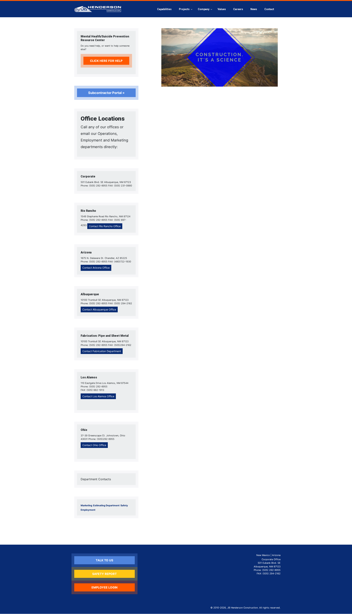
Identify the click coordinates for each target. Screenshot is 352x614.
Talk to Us (104, 560)
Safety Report (104, 574)
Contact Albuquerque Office (99, 309)
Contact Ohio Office (94, 445)
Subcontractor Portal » (106, 93)
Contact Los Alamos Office (98, 396)
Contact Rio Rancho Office (105, 226)
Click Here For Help (106, 61)
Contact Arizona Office (96, 267)
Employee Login (104, 587)
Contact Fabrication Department (101, 351)
